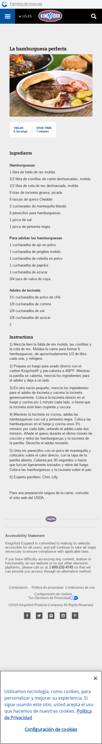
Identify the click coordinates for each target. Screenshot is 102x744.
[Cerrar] (95, 678)
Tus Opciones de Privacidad (49, 598)
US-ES (27, 16)
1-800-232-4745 (61, 567)
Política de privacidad (47, 587)
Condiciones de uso (80, 587)
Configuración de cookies (53, 594)
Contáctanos (18, 587)
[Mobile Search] (94, 16)
